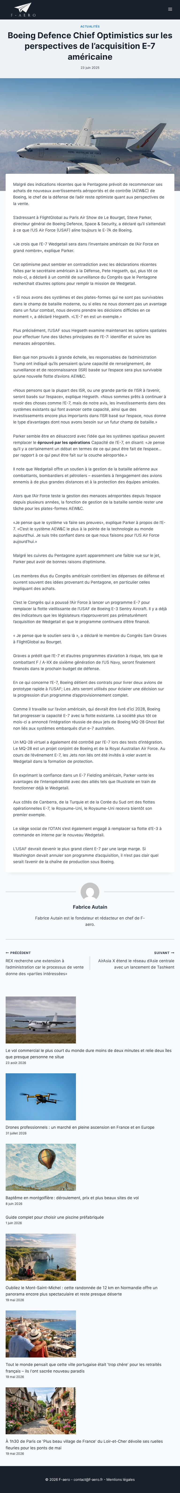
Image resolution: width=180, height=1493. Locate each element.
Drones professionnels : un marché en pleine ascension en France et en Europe (80, 1127)
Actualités (90, 26)
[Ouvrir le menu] (170, 9)
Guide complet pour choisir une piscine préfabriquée (55, 1217)
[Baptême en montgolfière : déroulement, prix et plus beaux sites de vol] (90, 1167)
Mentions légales (120, 1479)
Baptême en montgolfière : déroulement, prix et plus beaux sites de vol (72, 1197)
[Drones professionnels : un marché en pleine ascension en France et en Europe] (90, 1096)
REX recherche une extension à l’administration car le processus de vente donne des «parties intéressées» (45, 963)
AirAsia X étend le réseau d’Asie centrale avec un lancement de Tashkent (136, 960)
